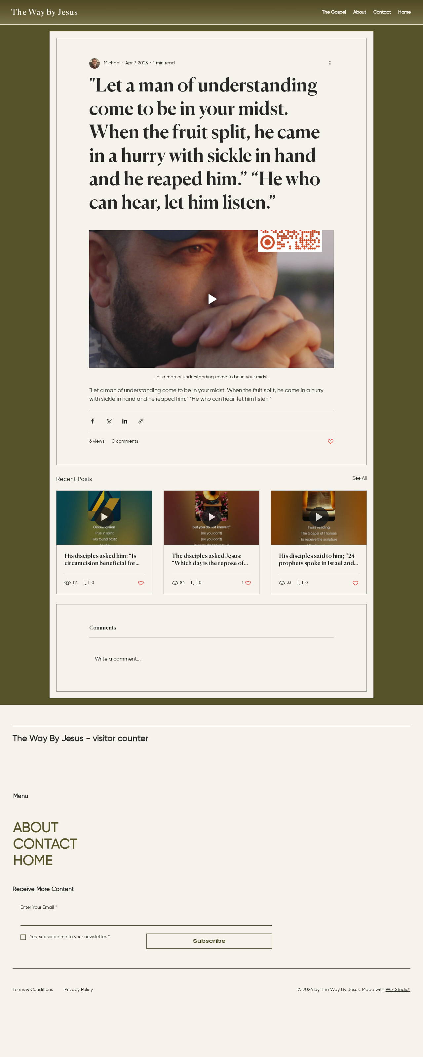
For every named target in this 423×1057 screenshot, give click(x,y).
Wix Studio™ (398, 989)
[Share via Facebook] (92, 421)
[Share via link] (141, 421)
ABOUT (35, 828)
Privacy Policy (78, 989)
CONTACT (45, 844)
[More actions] (330, 63)
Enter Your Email (38, 907)
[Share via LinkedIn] (125, 421)
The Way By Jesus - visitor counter (80, 738)
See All (360, 478)
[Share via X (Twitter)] (108, 421)
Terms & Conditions (33, 989)
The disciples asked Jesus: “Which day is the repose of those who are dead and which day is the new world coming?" (208, 560)
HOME (33, 861)
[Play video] (211, 298)
